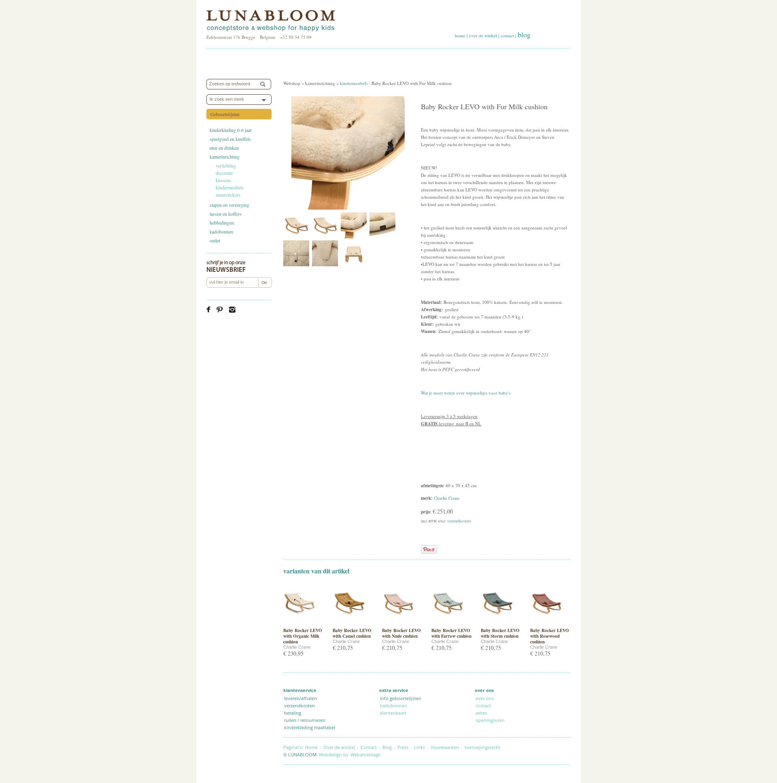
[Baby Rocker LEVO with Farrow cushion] (447, 624)
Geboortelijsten (225, 114)
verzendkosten (458, 521)
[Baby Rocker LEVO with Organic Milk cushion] (299, 624)
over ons (485, 698)
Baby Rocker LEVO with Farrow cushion (451, 633)
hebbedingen (222, 222)
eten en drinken (224, 147)
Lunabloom (270, 21)
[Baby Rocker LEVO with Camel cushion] (349, 624)
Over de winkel (339, 747)
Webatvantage (365, 754)
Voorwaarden (445, 747)
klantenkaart (393, 713)
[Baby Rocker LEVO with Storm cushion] (497, 624)
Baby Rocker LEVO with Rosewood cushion (549, 636)
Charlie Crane (446, 498)
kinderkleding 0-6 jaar (231, 130)
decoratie (224, 173)
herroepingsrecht (482, 747)
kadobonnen (221, 231)
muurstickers (228, 194)
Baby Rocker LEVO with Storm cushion (500, 633)
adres (481, 713)
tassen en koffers (226, 213)
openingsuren (490, 720)
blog (524, 34)
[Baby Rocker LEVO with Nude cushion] (398, 624)
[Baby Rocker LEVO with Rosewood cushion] (546, 624)
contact (507, 35)
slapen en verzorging (229, 205)
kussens (223, 180)
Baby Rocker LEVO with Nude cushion (401, 633)
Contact (369, 747)
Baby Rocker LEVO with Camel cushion (352, 633)
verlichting (226, 165)
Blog (387, 747)
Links (419, 747)
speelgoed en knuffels (230, 139)
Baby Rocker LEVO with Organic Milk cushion (302, 636)
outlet (215, 240)
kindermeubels (230, 187)
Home (311, 747)
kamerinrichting (225, 156)
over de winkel (483, 35)
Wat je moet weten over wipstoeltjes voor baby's (465, 393)
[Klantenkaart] (506, 720)
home (460, 35)
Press (402, 747)
